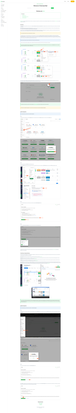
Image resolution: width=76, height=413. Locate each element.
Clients (2, 24)
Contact (68, 1)
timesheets (54, 249)
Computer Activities (4, 10)
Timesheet (3, 4)
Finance (3, 9)
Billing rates (3, 17)
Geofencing (3, 16)
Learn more (41, 256)
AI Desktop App (3, 11)
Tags (2, 15)
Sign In (72, 1)
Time (2, 8)
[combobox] (39, 8)
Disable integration (24, 17)
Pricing (65, 1)
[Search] (52, 8)
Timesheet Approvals (4, 22)
